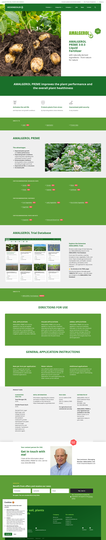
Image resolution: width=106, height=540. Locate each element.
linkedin (91, 529)
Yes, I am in (81, 491)
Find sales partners (57, 523)
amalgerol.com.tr (69, 524)
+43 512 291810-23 (28, 531)
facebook (84, 529)
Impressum (38, 538)
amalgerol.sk (68, 523)
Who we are (55, 517)
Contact (89, 7)
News (82, 7)
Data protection (30, 538)
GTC (43, 538)
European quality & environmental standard (71, 2)
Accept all (8, 534)
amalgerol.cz (68, 521)
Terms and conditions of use (19, 538)
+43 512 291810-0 (28, 530)
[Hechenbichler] (15, 7)
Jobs (76, 7)
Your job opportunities (57, 519)
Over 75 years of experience (90, 2)
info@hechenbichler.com (40, 530)
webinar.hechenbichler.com (71, 519)
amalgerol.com (69, 517)
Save (15, 534)
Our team (55, 521)
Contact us (101, 2)
